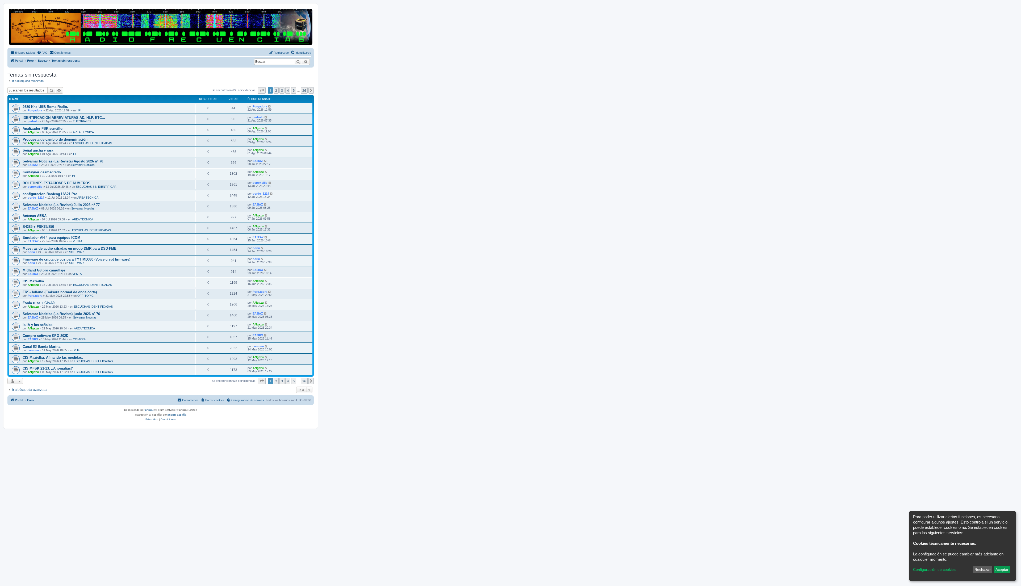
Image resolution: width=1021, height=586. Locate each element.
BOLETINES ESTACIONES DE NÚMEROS (56, 183)
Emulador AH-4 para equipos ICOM (51, 238)
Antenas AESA (35, 216)
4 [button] (288, 90)
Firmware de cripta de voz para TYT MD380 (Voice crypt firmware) (76, 259)
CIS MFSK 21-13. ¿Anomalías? (48, 368)
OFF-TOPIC (85, 295)
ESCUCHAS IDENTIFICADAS (92, 143)
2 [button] (276, 90)
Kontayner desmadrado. (42, 172)
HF (79, 110)
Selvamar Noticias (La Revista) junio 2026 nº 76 (61, 314)
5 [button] (294, 90)
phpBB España (177, 414)
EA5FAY (33, 241)
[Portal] (160, 27)
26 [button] (304, 90)
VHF (77, 350)
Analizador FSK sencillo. (43, 129)
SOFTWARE (77, 252)
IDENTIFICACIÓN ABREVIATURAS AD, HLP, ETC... (64, 118)
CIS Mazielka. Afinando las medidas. (53, 357)
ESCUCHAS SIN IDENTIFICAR (96, 186)
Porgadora (35, 110)
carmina (33, 350)
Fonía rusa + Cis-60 (39, 303)
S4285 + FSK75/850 (38, 227)
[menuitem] (42, 52)
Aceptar (1002, 569)
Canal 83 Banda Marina (41, 347)
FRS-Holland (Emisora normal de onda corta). (60, 292)
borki (31, 252)
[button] (262, 90)
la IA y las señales (37, 325)
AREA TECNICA (83, 132)
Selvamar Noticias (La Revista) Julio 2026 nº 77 (61, 205)
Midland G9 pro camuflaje (44, 270)
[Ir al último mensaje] (269, 106)
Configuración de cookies (934, 569)
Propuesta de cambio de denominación (55, 139)
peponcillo (35, 186)
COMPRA (79, 339)
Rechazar (982, 569)
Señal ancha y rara (38, 150)
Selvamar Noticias (83, 164)
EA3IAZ (33, 164)
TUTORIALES (82, 121)
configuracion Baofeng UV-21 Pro (50, 194)
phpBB (149, 409)
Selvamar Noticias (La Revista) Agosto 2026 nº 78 (63, 161)
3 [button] (282, 90)
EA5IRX (33, 273)
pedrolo (33, 121)
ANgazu (33, 132)
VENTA (77, 241)
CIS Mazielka (33, 281)
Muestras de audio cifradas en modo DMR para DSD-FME (69, 248)
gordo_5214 (36, 197)
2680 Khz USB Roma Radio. (45, 107)
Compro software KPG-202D (45, 336)
